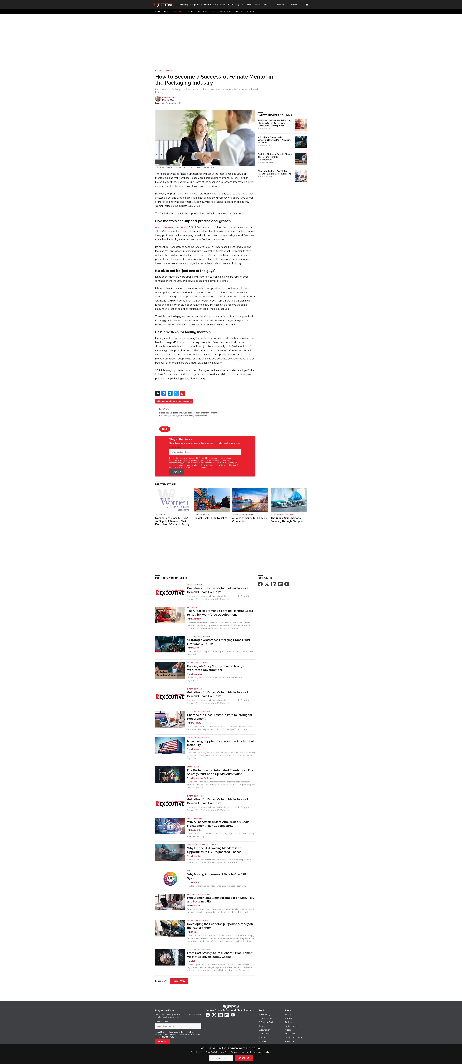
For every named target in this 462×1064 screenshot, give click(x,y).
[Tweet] (176, 393)
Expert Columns (164, 71)
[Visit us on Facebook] (260, 584)
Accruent (196, 619)
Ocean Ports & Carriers (243, 514)
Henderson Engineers (202, 778)
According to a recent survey (171, 227)
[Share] (163, 393)
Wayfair (196, 906)
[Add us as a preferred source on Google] (182, 393)
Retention (160, 514)
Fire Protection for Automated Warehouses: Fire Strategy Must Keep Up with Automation (220, 772)
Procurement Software (198, 636)
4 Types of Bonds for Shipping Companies (249, 520)
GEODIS (196, 648)
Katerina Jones (168, 97)
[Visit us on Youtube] (286, 584)
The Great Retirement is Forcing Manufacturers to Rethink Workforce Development (274, 123)
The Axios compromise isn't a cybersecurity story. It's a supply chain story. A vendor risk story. (220, 835)
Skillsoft (196, 932)
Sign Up (177, 472)
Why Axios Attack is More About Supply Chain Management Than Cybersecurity (218, 823)
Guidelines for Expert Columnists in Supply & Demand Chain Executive (218, 590)
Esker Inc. (197, 856)
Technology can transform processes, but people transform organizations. (214, 679)
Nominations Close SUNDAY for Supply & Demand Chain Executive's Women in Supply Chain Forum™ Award (172, 521)
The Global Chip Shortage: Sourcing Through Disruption (287, 520)
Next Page (179, 981)
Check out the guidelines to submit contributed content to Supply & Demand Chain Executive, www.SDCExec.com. (218, 597)
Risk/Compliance (194, 818)
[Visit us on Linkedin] (273, 584)
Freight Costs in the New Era (210, 518)
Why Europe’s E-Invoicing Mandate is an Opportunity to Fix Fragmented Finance (214, 850)
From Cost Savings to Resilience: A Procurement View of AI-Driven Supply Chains (220, 954)
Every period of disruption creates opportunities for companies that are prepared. (220, 652)
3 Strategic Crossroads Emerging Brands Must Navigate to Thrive (275, 140)
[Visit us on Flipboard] (280, 584)
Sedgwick (197, 674)
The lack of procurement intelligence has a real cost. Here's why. (216, 886)
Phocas (195, 749)
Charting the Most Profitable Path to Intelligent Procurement (274, 172)
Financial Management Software (202, 845)
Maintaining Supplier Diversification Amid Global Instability (220, 743)
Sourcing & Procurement (283, 514)
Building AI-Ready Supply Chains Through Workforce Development (275, 157)
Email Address (176, 447)
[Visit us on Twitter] (267, 584)
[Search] (300, 4)
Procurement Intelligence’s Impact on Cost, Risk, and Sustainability (220, 899)
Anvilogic (196, 830)
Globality (196, 723)
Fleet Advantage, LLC (170, 103)
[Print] (157, 393)
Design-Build (193, 767)
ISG (194, 961)
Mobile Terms (196, 467)
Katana (195, 882)
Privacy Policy (211, 467)
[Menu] (306, 4)
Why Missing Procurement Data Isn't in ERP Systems (216, 876)
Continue (243, 1058)
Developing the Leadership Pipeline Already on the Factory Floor (220, 925)
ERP (188, 871)
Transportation (201, 514)
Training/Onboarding (197, 663)
